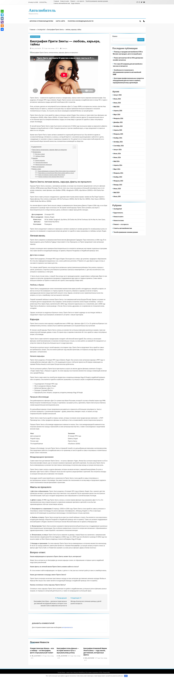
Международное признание (43, 164)
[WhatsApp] (2, 11)
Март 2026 (116, 114)
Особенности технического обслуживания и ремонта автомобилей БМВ (127, 72)
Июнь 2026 (117, 103)
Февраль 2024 (118, 173)
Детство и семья (40, 154)
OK (126, 676)
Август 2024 (117, 149)
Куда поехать (75, 3)
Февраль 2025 (118, 134)
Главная (56, 1)
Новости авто (64, 1)
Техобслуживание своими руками (97, 1)
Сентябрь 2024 (118, 146)
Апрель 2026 (117, 111)
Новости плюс (118, 220)
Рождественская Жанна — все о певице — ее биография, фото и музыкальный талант (42, 650)
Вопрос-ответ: (36, 169)
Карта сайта (60, 21)
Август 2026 (117, 95)
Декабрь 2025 (118, 122)
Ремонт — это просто (77, 1)
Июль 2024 (117, 153)
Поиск (114, 36)
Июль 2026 (117, 99)
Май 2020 (116, 192)
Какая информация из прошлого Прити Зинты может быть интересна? (56, 171)
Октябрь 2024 (118, 142)
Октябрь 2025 (118, 126)
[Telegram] (2, 15)
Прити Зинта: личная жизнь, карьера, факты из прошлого (49, 150)
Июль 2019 (117, 196)
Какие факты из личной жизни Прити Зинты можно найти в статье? (56, 173)
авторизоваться (67, 627)
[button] (73, 147)
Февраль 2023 (118, 181)
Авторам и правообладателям (41, 21)
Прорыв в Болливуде (41, 162)
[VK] (2, 18)
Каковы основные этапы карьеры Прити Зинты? (51, 176)
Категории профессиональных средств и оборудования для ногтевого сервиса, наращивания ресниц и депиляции (128, 80)
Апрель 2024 (117, 165)
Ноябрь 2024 (117, 138)
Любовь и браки (40, 156)
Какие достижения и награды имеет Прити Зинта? (51, 174)
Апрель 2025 (117, 130)
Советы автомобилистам (62, 3)
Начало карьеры (40, 160)
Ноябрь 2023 (117, 177)
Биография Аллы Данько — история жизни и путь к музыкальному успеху (68, 650)
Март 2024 (116, 169)
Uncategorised (35, 36)
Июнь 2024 (117, 157)
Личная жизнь (36, 152)
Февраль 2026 (118, 118)
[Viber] (2, 22)
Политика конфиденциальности (80, 21)
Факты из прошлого (38, 167)
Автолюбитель (42, 10)
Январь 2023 (117, 185)
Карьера (35, 158)
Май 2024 (116, 161)
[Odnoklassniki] (2, 26)
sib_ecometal (36, 48)
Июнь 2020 (117, 188)
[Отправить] (2, 29)
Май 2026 (116, 107)
